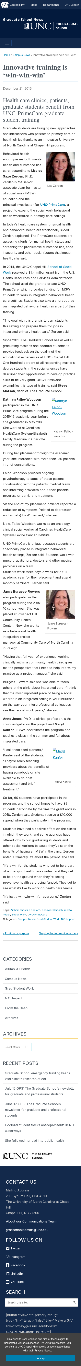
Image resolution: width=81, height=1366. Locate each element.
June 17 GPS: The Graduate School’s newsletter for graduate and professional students (35, 1109)
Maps (34, 4)
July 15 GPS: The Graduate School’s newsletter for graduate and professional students (40, 1091)
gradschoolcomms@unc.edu (27, 1230)
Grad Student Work (48, 919)
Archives (11, 1018)
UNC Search (72, 4)
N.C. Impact (68, 919)
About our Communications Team (31, 1221)
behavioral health (52, 910)
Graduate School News (23, 19)
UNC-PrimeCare (52, 205)
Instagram (17, 1257)
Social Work (19, 914)
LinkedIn (16, 1274)
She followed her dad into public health (34, 1140)
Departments (51, 4)
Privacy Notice (42, 1350)
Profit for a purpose (17, 933)
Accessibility (17, 4)
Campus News (21, 54)
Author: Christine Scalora (25, 910)
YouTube (16, 1282)
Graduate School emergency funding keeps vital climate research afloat (37, 1076)
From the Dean (16, 1008)
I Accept (40, 1358)
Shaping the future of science (57, 933)
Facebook (17, 1265)
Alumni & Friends (17, 969)
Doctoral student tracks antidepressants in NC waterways (39, 1128)
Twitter (15, 1248)
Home (6, 54)
